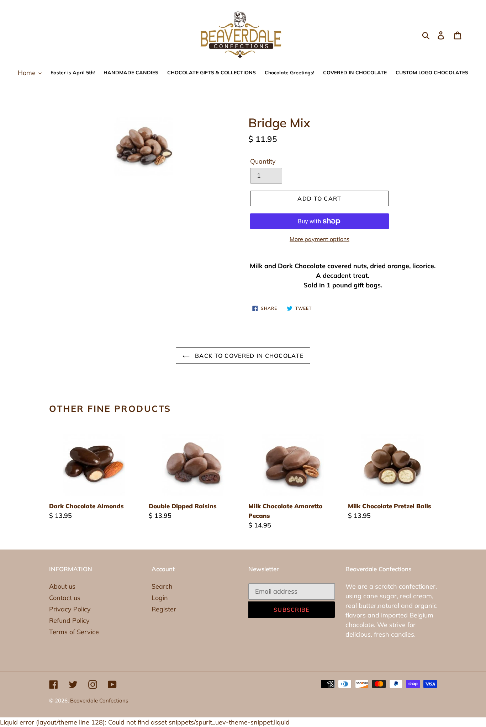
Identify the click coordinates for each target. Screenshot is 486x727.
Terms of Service (74, 632)
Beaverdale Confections (99, 700)
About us (62, 586)
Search (162, 586)
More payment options (319, 239)
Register (164, 609)
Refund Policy (69, 620)
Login (160, 598)
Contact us (64, 598)
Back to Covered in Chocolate (248, 355)
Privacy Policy (70, 609)
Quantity (263, 161)
